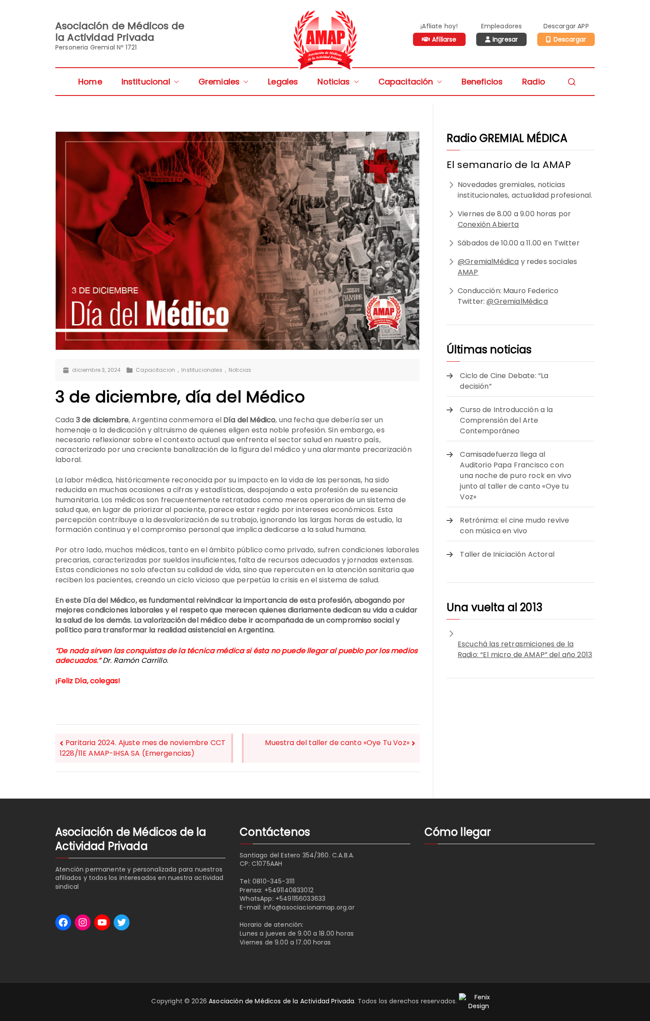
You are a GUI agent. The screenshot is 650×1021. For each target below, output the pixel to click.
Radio (533, 81)
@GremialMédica (488, 261)
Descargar (570, 39)
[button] (174, 81)
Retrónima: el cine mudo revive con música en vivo (514, 525)
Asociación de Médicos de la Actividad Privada (281, 1001)
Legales (283, 81)
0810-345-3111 (273, 881)
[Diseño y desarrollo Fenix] (479, 1001)
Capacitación (406, 81)
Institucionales (201, 370)
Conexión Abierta (488, 224)
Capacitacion (155, 370)
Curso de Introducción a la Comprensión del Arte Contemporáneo (506, 420)
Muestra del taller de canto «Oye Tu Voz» (337, 743)
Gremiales (219, 81)
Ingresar (505, 39)
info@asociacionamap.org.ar (309, 907)
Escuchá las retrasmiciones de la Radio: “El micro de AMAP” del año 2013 (525, 649)
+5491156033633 (300, 898)
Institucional (146, 81)
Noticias (333, 81)
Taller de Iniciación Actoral (507, 554)
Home (90, 81)
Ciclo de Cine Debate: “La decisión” (504, 381)
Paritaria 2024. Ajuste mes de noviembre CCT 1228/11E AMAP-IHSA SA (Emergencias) (143, 748)
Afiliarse (444, 39)
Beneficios (482, 81)
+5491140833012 (289, 890)
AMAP (468, 272)
